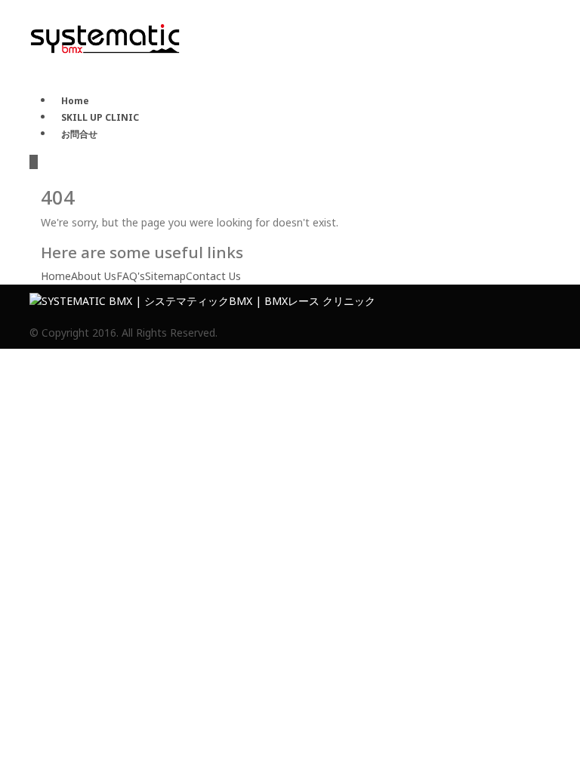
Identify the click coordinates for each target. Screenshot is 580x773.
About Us (93, 276)
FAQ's (130, 276)
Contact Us (213, 276)
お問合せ (79, 134)
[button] (33, 162)
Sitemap (165, 276)
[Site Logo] (104, 37)
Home (75, 100)
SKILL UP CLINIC (100, 117)
